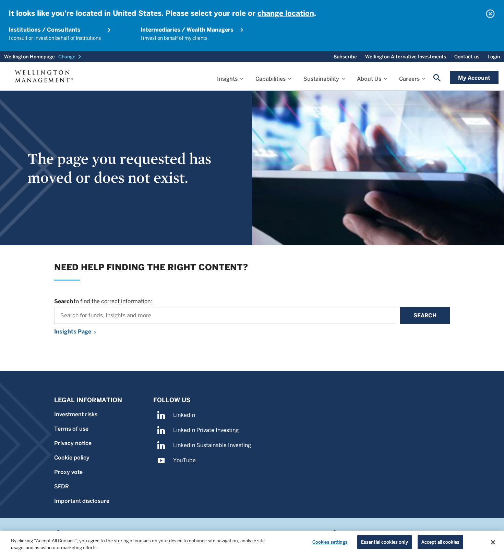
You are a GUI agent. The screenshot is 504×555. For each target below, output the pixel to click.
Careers (409, 79)
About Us (369, 79)
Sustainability (321, 79)
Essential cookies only (384, 542)
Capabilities (270, 79)
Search (424, 315)
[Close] (493, 542)
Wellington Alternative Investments (405, 56)
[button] (71, 57)
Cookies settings (330, 542)
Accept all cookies (440, 542)
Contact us (466, 56)
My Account (474, 78)
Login (494, 56)
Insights (227, 79)
